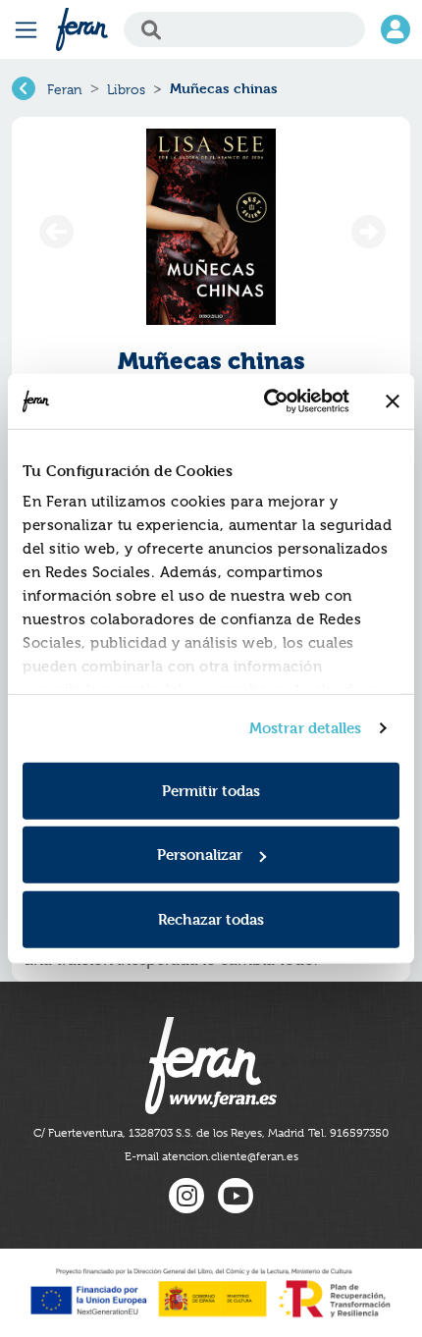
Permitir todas (211, 789)
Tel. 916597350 (348, 1133)
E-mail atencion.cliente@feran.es (211, 1156)
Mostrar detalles (305, 728)
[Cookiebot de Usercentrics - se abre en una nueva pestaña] (265, 401)
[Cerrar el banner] (392, 401)
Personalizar (199, 854)
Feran (64, 89)
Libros (126, 89)
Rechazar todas (211, 918)
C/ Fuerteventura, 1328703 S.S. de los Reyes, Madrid (168, 1133)
